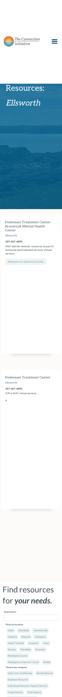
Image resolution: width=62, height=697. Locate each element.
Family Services (15, 692)
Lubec (46, 643)
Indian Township (16, 643)
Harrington (40, 637)
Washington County (18, 655)
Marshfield (26, 649)
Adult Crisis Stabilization (20, 673)
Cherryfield (23, 630)
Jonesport (33, 643)
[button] (54, 41)
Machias (12, 649)
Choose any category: (16, 667)
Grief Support (34, 692)
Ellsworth (25, 637)
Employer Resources (18, 679)
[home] (23, 41)
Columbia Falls (40, 630)
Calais (11, 630)
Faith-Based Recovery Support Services (27, 686)
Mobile (46, 662)
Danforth (12, 637)
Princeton (40, 649)
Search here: (10, 612)
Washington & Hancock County (23, 662)
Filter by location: (14, 624)
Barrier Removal (45, 673)
